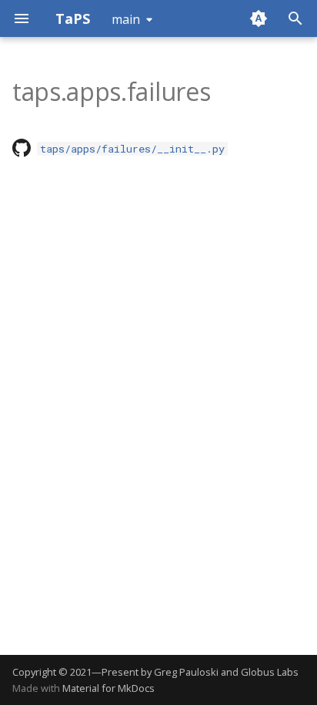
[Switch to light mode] (258, 18)
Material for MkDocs (108, 688)
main (126, 19)
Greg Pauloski (186, 672)
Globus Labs (270, 672)
